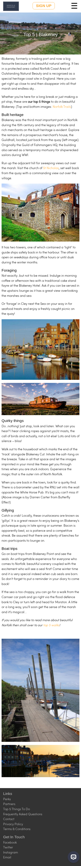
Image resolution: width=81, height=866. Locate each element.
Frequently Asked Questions (22, 814)
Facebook (10, 842)
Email (7, 857)
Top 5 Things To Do (16, 809)
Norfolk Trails (62, 106)
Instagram (10, 852)
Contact (8, 819)
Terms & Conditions (16, 829)
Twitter (8, 847)
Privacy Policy (13, 824)
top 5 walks (51, 625)
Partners (9, 804)
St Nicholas (51, 168)
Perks (7, 799)
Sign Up (44, 6)
